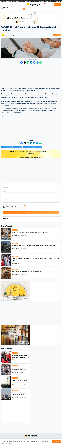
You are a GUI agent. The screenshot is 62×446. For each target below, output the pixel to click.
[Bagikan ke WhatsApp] (40, 62)
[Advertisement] (31, 75)
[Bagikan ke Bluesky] (34, 62)
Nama (4, 185)
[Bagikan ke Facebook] (21, 62)
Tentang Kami (6, 7)
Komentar (5, 197)
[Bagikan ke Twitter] (25, 62)
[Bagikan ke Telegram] (37, 62)
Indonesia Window (11, 34)
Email (4, 191)
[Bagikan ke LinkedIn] (31, 62)
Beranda (4, 4)
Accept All (56, 441)
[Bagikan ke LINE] (28, 62)
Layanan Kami (5, 10)
